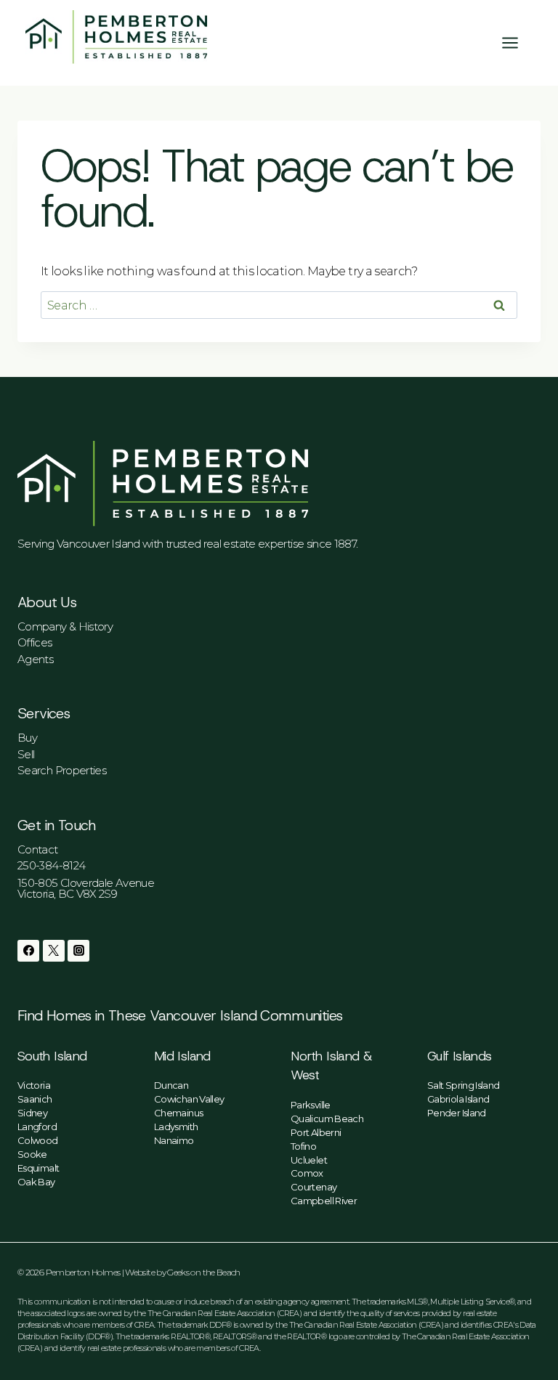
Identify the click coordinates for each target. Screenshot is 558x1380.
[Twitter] (54, 951)
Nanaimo (174, 1140)
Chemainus (178, 1113)
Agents (35, 659)
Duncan (171, 1085)
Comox (307, 1173)
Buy (27, 737)
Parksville (311, 1105)
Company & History (65, 626)
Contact (37, 849)
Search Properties (61, 770)
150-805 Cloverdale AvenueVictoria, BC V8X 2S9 (85, 888)
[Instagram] (78, 951)
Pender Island (456, 1113)
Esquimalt (38, 1168)
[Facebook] (28, 951)
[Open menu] (517, 42)
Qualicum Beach (327, 1118)
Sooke (32, 1154)
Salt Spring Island (463, 1085)
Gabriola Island (458, 1099)
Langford (37, 1126)
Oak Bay (36, 1182)
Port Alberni (316, 1132)
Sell (25, 754)
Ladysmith (176, 1126)
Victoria (33, 1085)
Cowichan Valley (189, 1099)
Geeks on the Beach (203, 1272)
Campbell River (324, 1200)
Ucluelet (309, 1160)
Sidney (32, 1113)
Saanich (34, 1099)
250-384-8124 (51, 865)
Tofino (303, 1146)
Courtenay (313, 1187)
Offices (34, 642)
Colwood (37, 1140)
